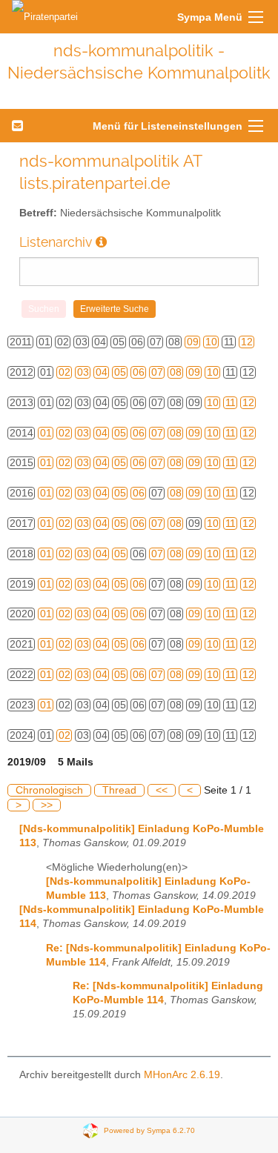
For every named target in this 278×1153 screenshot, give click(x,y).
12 (247, 342)
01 (46, 433)
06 (139, 372)
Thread (119, 790)
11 (230, 402)
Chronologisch (49, 790)
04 (101, 372)
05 (120, 372)
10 (211, 342)
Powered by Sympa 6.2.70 (149, 1130)
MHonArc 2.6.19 (182, 1074)
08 (176, 372)
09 (193, 342)
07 (157, 372)
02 (64, 372)
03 (83, 372)
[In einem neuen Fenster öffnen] (101, 242)
